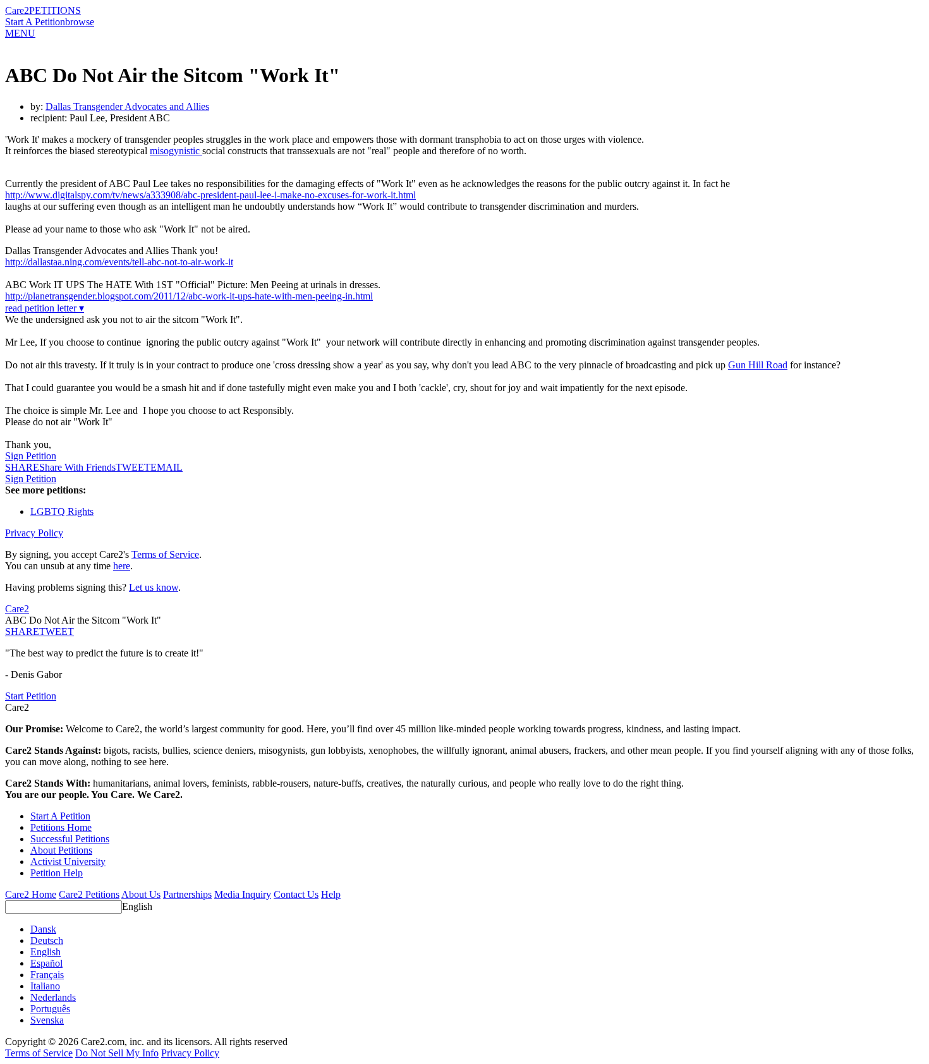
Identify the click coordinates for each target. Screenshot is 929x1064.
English (137, 906)
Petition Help (56, 873)
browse (79, 21)
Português (50, 1008)
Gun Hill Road (757, 365)
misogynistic (176, 150)
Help (331, 894)
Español (46, 963)
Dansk (43, 929)
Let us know (153, 587)
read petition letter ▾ (44, 308)
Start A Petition (35, 21)
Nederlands (53, 997)
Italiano (45, 986)
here (121, 565)
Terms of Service (165, 554)
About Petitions (61, 850)
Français (47, 974)
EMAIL (166, 467)
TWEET (133, 467)
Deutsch (46, 940)
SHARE (22, 631)
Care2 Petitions (89, 894)
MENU (20, 33)
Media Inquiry (242, 894)
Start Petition (30, 696)
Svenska (47, 1020)
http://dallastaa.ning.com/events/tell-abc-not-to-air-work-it (119, 262)
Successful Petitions (69, 838)
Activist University (68, 861)
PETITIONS (55, 10)
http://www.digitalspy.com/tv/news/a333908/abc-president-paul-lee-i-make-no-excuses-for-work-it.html (210, 195)
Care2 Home (30, 894)
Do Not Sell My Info (117, 1053)
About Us (141, 894)
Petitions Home (61, 827)
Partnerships (187, 894)
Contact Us (296, 894)
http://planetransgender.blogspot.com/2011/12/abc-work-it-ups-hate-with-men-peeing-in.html (189, 296)
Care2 (17, 10)
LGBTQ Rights (62, 511)
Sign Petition (30, 455)
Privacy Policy (34, 533)
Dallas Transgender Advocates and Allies (127, 106)
